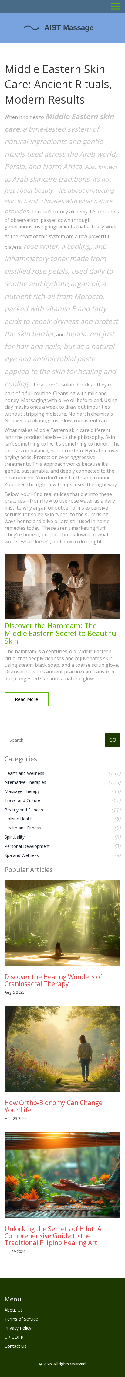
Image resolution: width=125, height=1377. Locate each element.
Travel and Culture (22, 800)
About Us (14, 1310)
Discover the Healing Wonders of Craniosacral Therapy (53, 980)
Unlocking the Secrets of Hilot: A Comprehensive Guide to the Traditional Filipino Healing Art (53, 1236)
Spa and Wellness (22, 855)
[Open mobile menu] (115, 6)
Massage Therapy (22, 791)
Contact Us (15, 1346)
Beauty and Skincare (25, 810)
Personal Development (27, 846)
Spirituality (15, 837)
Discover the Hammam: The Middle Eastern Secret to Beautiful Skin (61, 633)
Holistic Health (19, 819)
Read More (26, 699)
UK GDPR (14, 1337)
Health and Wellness (24, 773)
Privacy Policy (18, 1328)
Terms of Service (21, 1319)
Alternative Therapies (25, 782)
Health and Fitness (23, 828)
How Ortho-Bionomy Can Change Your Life (54, 1106)
